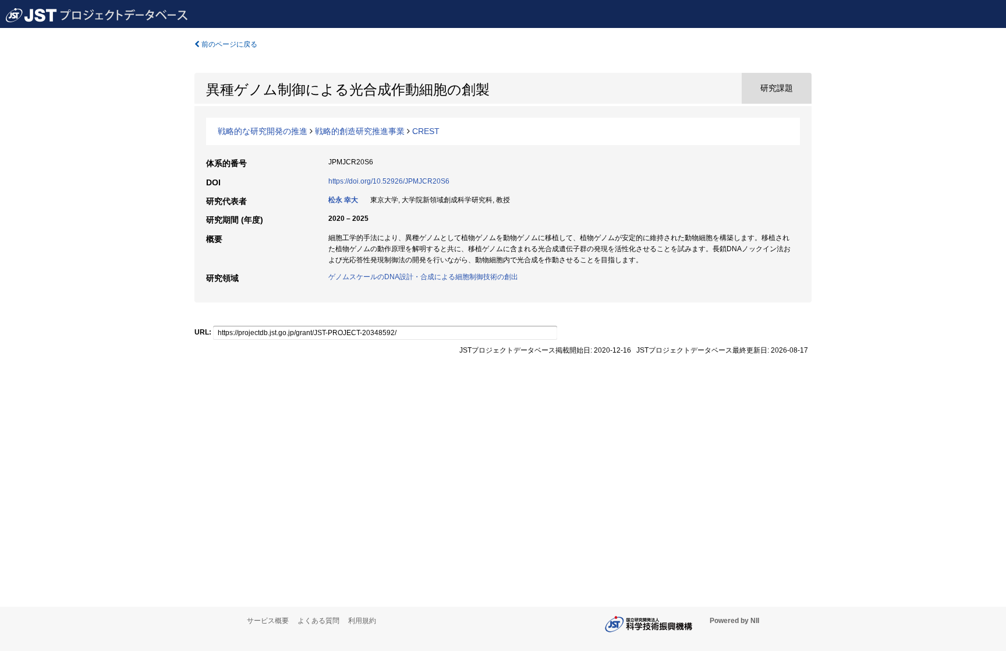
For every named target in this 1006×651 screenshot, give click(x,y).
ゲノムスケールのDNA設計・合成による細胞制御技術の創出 (423, 277)
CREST (426, 131)
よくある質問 (318, 621)
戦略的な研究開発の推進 (262, 131)
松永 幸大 (343, 200)
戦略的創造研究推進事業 (360, 131)
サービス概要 (268, 621)
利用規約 (362, 621)
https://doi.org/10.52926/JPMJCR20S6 (388, 181)
